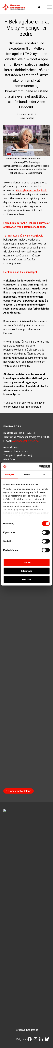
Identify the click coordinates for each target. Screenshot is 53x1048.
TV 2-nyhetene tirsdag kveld (31, 190)
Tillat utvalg (26, 571)
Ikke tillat (26, 579)
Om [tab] (43, 474)
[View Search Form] (39, 7)
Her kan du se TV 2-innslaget (20, 272)
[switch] (46, 532)
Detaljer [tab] (26, 474)
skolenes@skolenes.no (25, 440)
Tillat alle (26, 562)
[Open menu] (49, 7)
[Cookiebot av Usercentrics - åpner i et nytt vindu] (38, 466)
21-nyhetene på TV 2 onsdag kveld (24, 235)
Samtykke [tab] (9, 474)
